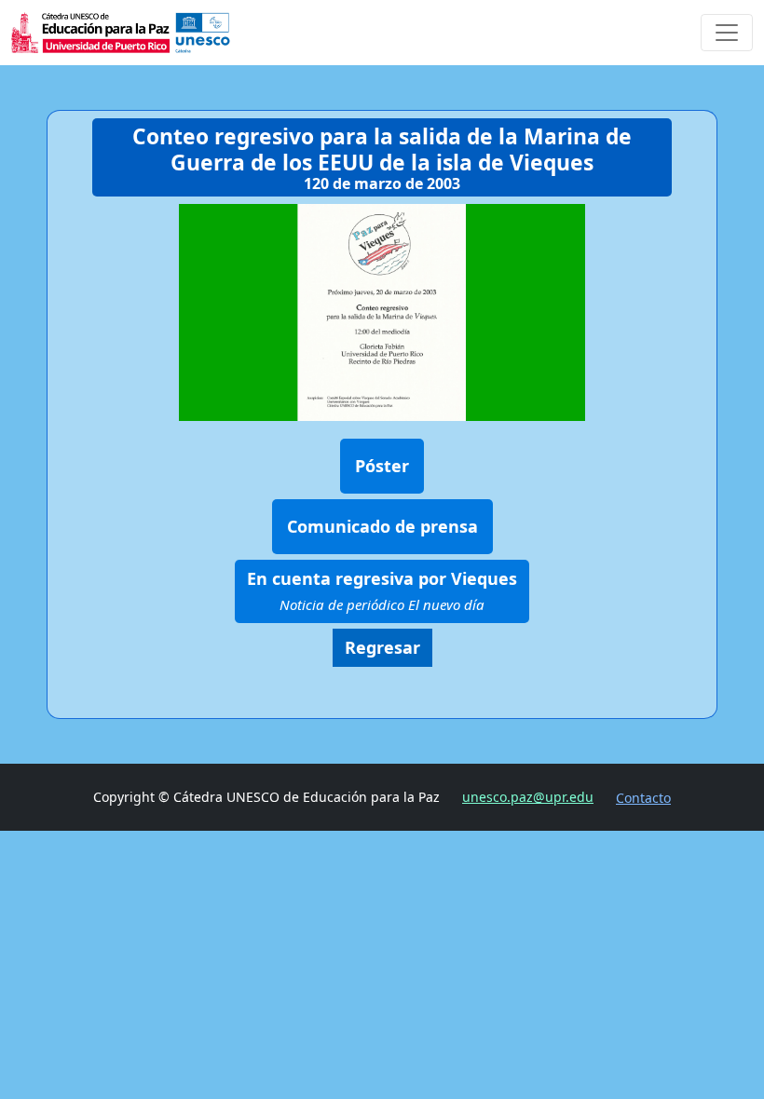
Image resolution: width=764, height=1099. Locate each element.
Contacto (643, 798)
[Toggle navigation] (727, 32)
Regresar (382, 647)
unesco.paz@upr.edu (527, 797)
